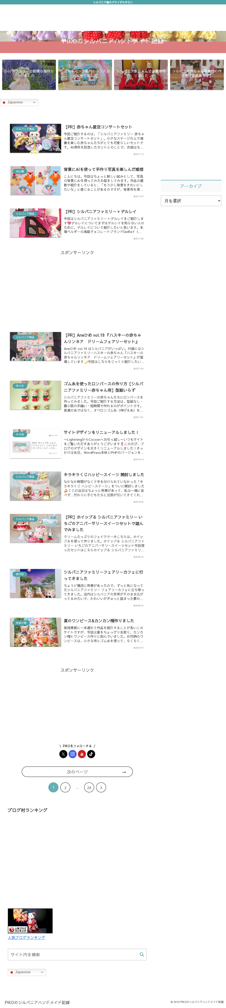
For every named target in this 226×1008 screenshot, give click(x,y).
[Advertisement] (77, 287)
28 (89, 787)
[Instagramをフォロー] (73, 754)
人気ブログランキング (26, 937)
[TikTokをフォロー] (91, 754)
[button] (141, 954)
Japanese (15, 102)
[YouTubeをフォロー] (82, 754)
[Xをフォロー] (63, 754)
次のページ (77, 772)
